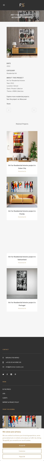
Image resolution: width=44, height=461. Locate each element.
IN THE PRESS (7, 389)
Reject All (22, 456)
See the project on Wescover (17, 99)
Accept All (22, 445)
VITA (4, 393)
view (22, 147)
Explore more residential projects (18, 96)
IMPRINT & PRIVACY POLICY (11, 402)
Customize (22, 451)
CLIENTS (5, 398)
